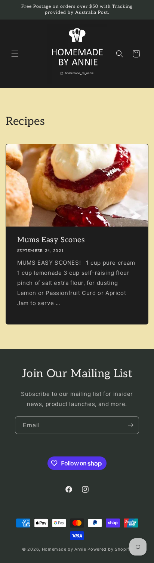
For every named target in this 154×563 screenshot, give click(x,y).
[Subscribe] (130, 425)
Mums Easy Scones (51, 240)
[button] (15, 54)
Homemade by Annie (64, 549)
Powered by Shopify (109, 549)
